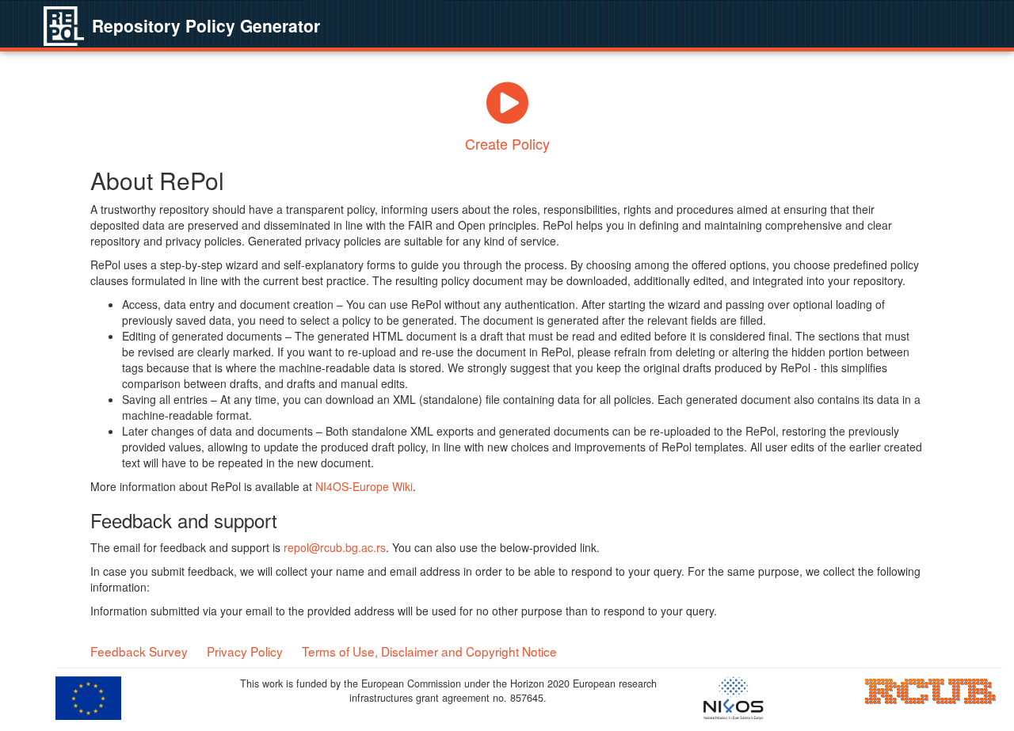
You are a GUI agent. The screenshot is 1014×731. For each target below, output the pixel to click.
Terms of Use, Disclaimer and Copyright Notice (429, 651)
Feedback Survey (139, 651)
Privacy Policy (245, 651)
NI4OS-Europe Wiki (364, 486)
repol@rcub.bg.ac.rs (335, 547)
